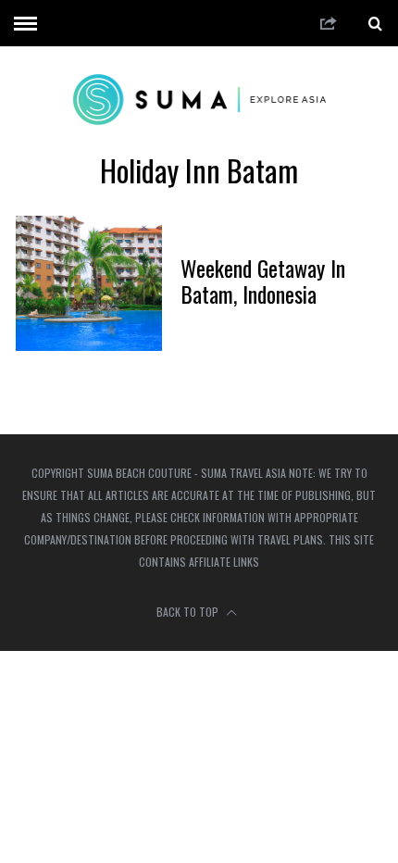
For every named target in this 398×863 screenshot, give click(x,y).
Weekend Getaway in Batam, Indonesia (262, 280)
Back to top (188, 611)
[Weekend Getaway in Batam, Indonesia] (89, 283)
